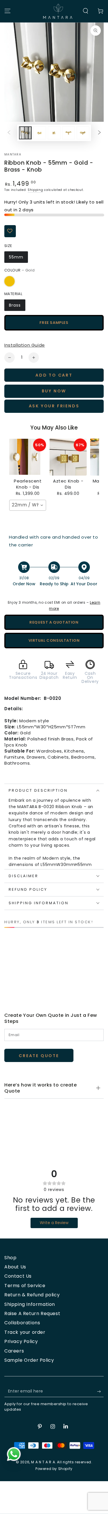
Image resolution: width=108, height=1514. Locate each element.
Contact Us (18, 1276)
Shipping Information (29, 1304)
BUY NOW (54, 391)
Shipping (35, 190)
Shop (10, 1257)
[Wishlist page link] (12, 956)
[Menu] (7, 11)
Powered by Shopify (54, 1468)
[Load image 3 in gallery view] (54, 132)
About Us (15, 1267)
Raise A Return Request (32, 1313)
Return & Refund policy (32, 1294)
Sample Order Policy (29, 1360)
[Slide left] (9, 132)
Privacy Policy (21, 1341)
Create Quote (39, 1056)
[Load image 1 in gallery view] (25, 132)
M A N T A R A (43, 1462)
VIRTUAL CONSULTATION (54, 640)
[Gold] (9, 281)
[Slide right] (99, 132)
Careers (14, 1351)
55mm (16, 257)
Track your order (25, 1332)
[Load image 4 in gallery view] (68, 132)
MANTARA (12, 155)
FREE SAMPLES (53, 322)
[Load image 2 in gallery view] (39, 132)
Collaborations (22, 1322)
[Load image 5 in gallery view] (83, 132)
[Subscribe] (100, 1391)
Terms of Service (25, 1285)
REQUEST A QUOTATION (53, 622)
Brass (15, 305)
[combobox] (27, 505)
